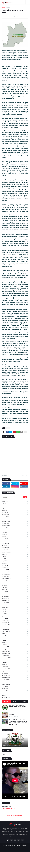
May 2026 (15, 508)
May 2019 (15, 671)
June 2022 (15, 611)
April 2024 (15, 563)
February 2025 (15, 541)
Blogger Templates (16, 847)
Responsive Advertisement (15, 815)
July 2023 (15, 583)
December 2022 (15, 598)
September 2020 (15, 658)
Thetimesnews (6, 807)
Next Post (25, 475)
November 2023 (15, 574)
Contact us (17, 849)
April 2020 (15, 664)
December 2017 (15, 682)
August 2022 (15, 607)
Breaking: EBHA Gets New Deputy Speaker (18, 713)
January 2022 (15, 622)
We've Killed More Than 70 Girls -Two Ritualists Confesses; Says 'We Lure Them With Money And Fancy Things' (18, 722)
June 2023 (15, 585)
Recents (15, 701)
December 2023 (15, 572)
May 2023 (15, 587)
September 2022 (15, 605)
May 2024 (15, 561)
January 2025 (15, 543)
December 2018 (15, 675)
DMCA (23, 849)
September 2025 (15, 525)
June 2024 (15, 558)
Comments (24, 701)
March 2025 (15, 539)
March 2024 (15, 565)
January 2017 (15, 686)
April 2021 (15, 642)
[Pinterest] (14, 432)
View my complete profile (8, 808)
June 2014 (15, 693)
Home (3, 7)
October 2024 (15, 550)
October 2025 (15, 523)
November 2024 (15, 547)
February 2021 (15, 647)
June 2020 (15, 660)
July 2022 (15, 609)
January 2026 (15, 517)
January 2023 (15, 596)
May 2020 (15, 662)
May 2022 (15, 614)
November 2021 (15, 627)
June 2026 (15, 506)
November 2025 (15, 521)
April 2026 (15, 510)
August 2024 (15, 554)
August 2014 (15, 691)
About (11, 849)
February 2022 (15, 620)
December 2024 (15, 545)
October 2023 (15, 576)
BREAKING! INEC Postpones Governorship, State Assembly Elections (17, 706)
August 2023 (15, 581)
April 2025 (15, 536)
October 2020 (15, 655)
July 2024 (15, 556)
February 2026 (15, 514)
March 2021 (15, 644)
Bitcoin (15, 754)
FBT (24, 847)
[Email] (21, 432)
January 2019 (15, 673)
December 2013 (15, 697)
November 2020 (15, 653)
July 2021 (15, 636)
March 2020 (15, 666)
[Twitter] (10, 432)
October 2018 (15, 680)
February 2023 (15, 594)
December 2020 (15, 651)
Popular (6, 701)
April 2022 (15, 616)
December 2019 (15, 669)
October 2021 (15, 629)
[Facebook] (7, 432)
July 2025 (15, 530)
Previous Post (6, 475)
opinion (8, 7)
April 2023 (15, 589)
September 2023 (15, 578)
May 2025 (15, 534)
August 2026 (15, 501)
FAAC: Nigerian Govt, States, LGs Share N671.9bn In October (13, 742)
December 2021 (15, 625)
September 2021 (15, 631)
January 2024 (15, 570)
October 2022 (15, 603)
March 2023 (15, 592)
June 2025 (15, 532)
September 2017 (15, 684)
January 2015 (15, 688)
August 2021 (15, 633)
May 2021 (15, 640)
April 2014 (15, 695)
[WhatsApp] (18, 432)
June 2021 (15, 638)
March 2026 (15, 512)
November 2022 (15, 600)
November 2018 (15, 677)
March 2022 (15, 618)
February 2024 (15, 567)
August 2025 (15, 528)
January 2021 (15, 649)
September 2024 (15, 552)
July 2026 (15, 503)
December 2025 (15, 519)
